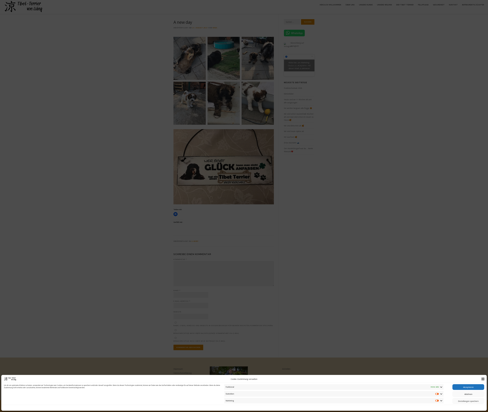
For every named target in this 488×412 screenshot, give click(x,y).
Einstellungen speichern (468, 401)
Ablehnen (468, 394)
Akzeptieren (468, 387)
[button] (483, 379)
